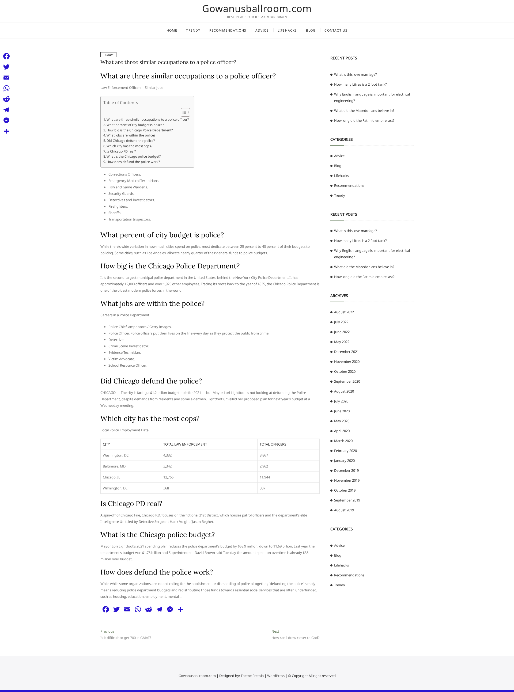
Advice (262, 30)
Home (172, 30)
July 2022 (341, 322)
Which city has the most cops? (129, 146)
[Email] (6, 77)
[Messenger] (6, 120)
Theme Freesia (252, 675)
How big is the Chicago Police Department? (140, 130)
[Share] (6, 131)
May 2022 (341, 341)
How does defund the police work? (133, 161)
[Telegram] (6, 109)
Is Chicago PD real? (121, 151)
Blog (311, 30)
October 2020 (345, 371)
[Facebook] (6, 56)
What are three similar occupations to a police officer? (168, 62)
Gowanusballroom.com (257, 8)
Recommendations (228, 30)
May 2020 (341, 421)
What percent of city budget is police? (135, 125)
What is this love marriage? (355, 74)
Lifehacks (287, 30)
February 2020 (345, 450)
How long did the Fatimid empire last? (364, 120)
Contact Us (335, 30)
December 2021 (346, 351)
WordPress (276, 675)
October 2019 (345, 490)
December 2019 (346, 470)
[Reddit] (6, 99)
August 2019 (344, 510)
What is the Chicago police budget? (134, 156)
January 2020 (344, 460)
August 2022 (344, 312)
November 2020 (347, 361)
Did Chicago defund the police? (131, 140)
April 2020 (342, 430)
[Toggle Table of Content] (183, 112)
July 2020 (341, 401)
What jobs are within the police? (131, 135)
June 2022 (342, 331)
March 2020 (343, 440)
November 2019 (347, 480)
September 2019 (347, 500)
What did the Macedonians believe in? (364, 110)
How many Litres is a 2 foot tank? (360, 84)
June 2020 (342, 411)
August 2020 (344, 391)
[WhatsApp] (6, 88)
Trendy (193, 30)
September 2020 (347, 381)
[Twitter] (6, 67)
